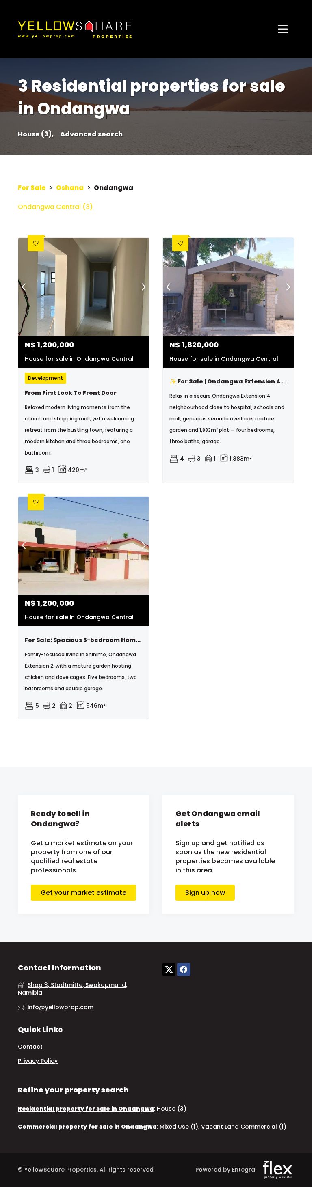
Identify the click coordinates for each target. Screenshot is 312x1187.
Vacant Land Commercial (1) (243, 1126)
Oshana (70, 187)
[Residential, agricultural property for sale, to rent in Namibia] (75, 29)
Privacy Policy (38, 1061)
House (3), (36, 134)
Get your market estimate (83, 892)
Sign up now (205, 892)
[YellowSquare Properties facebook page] (183, 969)
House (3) (171, 1109)
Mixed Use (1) (179, 1126)
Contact (30, 1047)
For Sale (32, 187)
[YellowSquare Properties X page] (169, 969)
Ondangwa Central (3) (55, 207)
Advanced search (91, 134)
